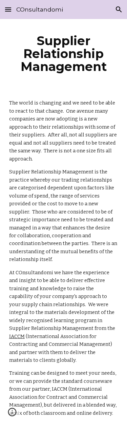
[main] (63, 53)
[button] (8, 9)
